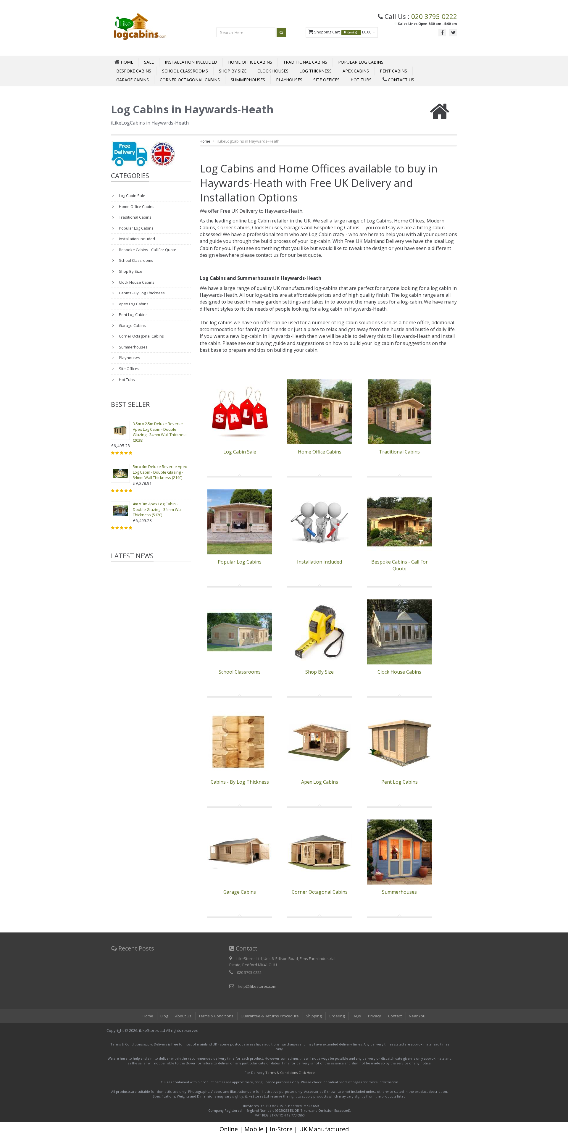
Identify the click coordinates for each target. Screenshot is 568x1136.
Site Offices (326, 80)
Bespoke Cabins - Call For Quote (147, 249)
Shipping (314, 1016)
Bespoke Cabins (133, 71)
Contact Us (400, 80)
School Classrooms (185, 71)
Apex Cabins (356, 71)
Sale (149, 62)
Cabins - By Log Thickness (141, 293)
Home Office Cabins (250, 62)
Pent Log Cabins (133, 314)
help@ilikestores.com (257, 986)
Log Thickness (315, 71)
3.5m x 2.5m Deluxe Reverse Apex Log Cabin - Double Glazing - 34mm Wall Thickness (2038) (160, 432)
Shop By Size (232, 71)
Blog (164, 1016)
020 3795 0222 (434, 16)
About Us (183, 1016)
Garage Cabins (132, 80)
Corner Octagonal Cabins (190, 80)
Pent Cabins (393, 71)
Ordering (337, 1016)
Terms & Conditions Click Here (290, 1072)
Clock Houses (272, 71)
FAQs (356, 1016)
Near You (417, 1016)
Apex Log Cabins (133, 303)
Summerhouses (248, 80)
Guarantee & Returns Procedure (270, 1016)
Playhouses (289, 80)
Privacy (374, 1016)
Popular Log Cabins (360, 62)
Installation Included (191, 62)
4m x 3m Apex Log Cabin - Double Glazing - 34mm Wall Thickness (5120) (158, 509)
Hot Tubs (361, 80)
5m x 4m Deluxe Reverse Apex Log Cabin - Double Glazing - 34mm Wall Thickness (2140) (160, 472)
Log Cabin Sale (131, 195)
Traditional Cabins (305, 62)
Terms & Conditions (216, 1016)
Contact (395, 1016)
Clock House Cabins (136, 282)
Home (205, 141)
